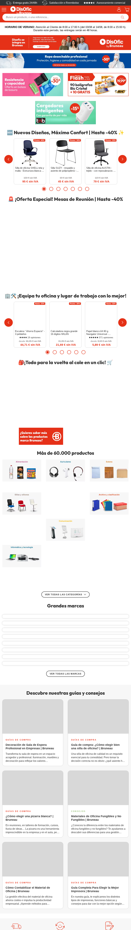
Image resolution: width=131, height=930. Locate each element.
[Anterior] (8, 159)
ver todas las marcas (65, 699)
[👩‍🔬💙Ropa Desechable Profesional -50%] (65, 60)
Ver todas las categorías (63, 511)
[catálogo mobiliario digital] (90, 432)
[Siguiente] (122, 159)
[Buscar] (122, 17)
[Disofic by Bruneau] (65, 42)
